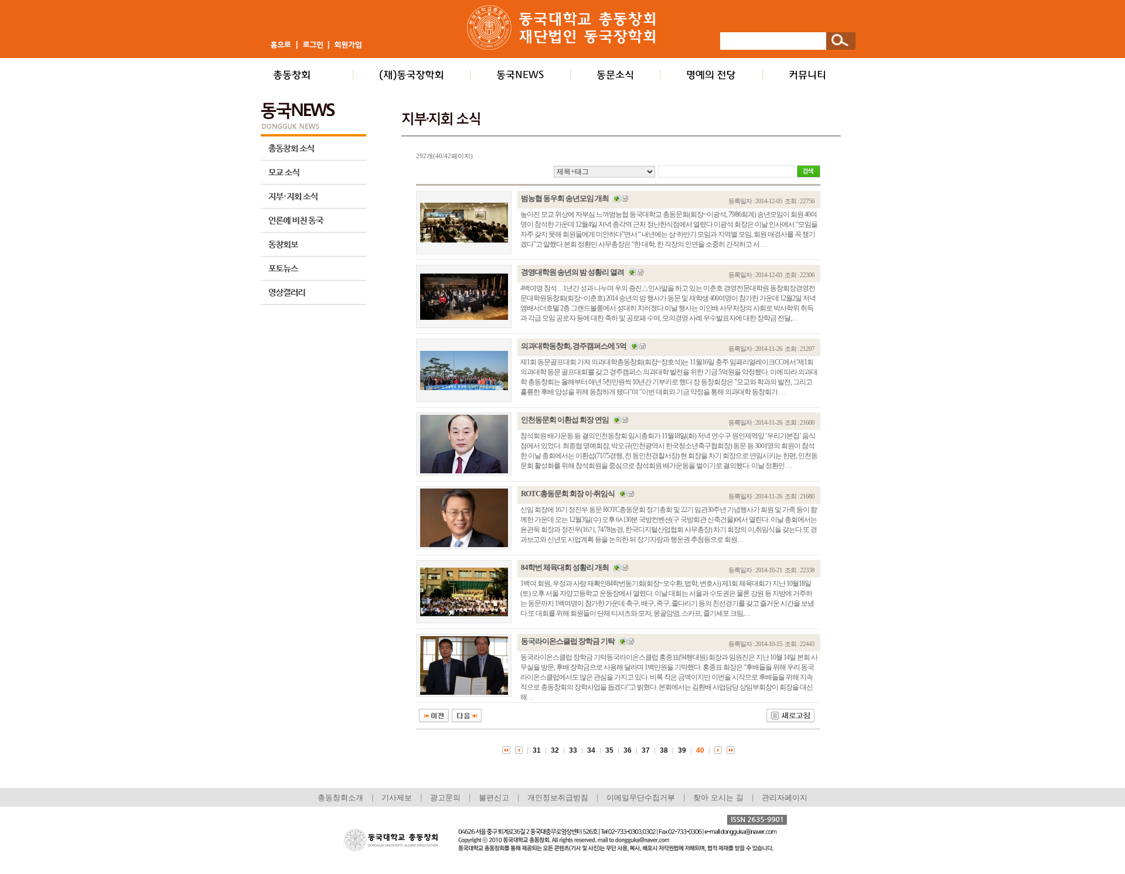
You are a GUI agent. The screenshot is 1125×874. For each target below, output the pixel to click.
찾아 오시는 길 (718, 797)
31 (537, 750)
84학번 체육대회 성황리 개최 (565, 567)
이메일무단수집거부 (641, 797)
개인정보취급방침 (557, 797)
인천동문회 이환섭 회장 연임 (565, 419)
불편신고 (494, 797)
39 (682, 750)
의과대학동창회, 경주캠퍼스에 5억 (573, 346)
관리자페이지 (784, 797)
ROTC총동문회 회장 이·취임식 (568, 493)
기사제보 (396, 797)
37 (646, 750)
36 (627, 750)
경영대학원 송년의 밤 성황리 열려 (572, 272)
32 (555, 750)
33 (573, 750)
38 (664, 750)
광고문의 (445, 797)
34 (591, 750)
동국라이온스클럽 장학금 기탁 (568, 641)
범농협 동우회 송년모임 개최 (565, 198)
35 (609, 750)
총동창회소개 (340, 797)
